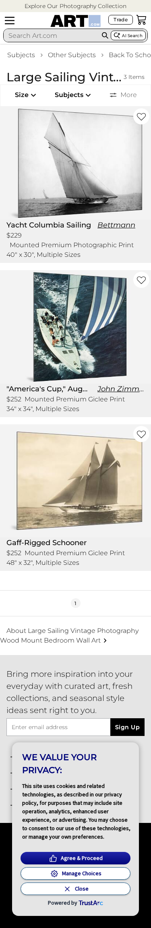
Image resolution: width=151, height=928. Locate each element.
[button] (75, 6)
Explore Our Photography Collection (75, 6)
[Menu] (9, 20)
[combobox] (51, 35)
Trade (121, 20)
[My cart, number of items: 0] (141, 19)
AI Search (132, 35)
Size (22, 95)
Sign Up (127, 727)
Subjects (21, 55)
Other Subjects (72, 55)
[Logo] (75, 21)
